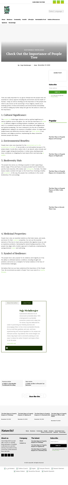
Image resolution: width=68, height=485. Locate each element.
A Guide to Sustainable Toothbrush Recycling (9, 384)
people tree (7, 119)
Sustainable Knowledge (34, 50)
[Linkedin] (62, 2)
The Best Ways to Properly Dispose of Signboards (57, 155)
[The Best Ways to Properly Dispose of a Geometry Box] (58, 163)
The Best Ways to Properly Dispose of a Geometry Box (57, 172)
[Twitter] (56, 77)
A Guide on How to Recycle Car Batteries (35, 384)
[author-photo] (4, 417)
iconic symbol (36, 131)
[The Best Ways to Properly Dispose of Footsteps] (58, 129)
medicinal (16, 240)
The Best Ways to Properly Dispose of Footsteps (57, 137)
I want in (57, 92)
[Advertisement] (43, 10)
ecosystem (7, 173)
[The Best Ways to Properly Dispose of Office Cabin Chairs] (58, 180)
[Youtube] (12, 455)
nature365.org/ (11, 343)
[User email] (7, 348)
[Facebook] (54, 2)
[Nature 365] (5, 11)
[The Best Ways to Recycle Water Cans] (58, 199)
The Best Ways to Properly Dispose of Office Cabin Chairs (57, 190)
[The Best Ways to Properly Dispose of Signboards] (58, 146)
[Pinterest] (60, 77)
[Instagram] (58, 2)
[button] (48, 2)
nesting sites (30, 169)
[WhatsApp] (64, 77)
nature (14, 248)
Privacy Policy (54, 96)
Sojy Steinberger (25, 65)
